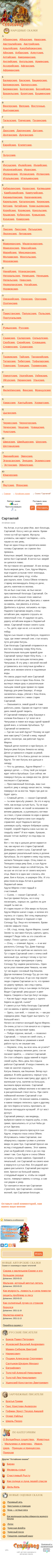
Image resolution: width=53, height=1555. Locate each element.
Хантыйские (25, 402)
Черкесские (10, 422)
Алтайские (9, 57)
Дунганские (26, 134)
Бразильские (11, 93)
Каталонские (27, 201)
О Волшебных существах (18, 1439)
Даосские (9, 130)
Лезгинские (10, 233)
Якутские (8, 485)
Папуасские (29, 313)
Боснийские (43, 89)
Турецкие (23, 365)
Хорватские (42, 402)
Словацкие (39, 342)
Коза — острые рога (17, 1510)
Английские (10, 61)
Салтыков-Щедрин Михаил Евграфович (22, 1365)
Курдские (8, 219)
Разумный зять (14, 1502)
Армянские (42, 61)
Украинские (24, 380)
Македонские (11, 248)
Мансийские (28, 248)
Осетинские (10, 303)
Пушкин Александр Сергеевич (24, 1358)
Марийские (10, 252)
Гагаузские (9, 120)
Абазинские (10, 39)
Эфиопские (26, 465)
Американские (26, 57)
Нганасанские (26, 271)
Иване (38, 1443)
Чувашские (37, 427)
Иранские (30, 169)
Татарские (9, 361)
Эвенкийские (11, 456)
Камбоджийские (14, 192)
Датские (38, 130)
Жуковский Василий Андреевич (25, 1344)
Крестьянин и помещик (19, 1506)
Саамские (9, 338)
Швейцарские (25, 441)
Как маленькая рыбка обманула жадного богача (27, 1517)
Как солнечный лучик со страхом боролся (23, 1305)
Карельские (10, 201)
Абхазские (25, 39)
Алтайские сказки (22, 494)
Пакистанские (11, 313)
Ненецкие (42, 275)
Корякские (24, 210)
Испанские (42, 174)
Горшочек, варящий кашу (20, 1536)
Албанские (21, 52)
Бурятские (27, 93)
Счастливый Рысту (18, 1475)
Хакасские (9, 402)
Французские (43, 390)
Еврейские (9, 145)
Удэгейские (26, 375)
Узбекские (41, 375)
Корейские (9, 210)
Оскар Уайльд (14, 1416)
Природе (8, 1452)
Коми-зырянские (39, 205)
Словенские (10, 346)
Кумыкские (38, 214)
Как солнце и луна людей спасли (27, 1481)
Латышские (35, 229)
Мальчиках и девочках (18, 1443)
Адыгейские (10, 48)
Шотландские (11, 446)
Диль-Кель (13, 1486)
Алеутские (36, 52)
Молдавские (10, 256)
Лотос (10, 1524)
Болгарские (27, 89)
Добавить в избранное (14, 1220)
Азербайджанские (31, 48)
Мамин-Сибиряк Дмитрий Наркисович (21, 1351)
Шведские (9, 441)
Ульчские (38, 380)
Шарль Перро (14, 1421)
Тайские (24, 356)
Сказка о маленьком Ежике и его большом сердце (23, 1273)
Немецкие (28, 275)
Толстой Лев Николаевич (21, 1377)
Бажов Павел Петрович (20, 1339)
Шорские (41, 441)
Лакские (8, 229)
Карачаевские (33, 197)
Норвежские (10, 288)
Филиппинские (12, 390)
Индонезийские (12, 169)
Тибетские (24, 361)
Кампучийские (34, 192)
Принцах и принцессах (26, 1448)
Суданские (26, 346)
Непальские (10, 280)
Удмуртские (10, 375)
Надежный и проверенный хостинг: (47, 1546)
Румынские (10, 327)
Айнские (8, 52)
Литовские (25, 233)
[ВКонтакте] (2, 1245)
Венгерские (10, 106)
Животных (43, 1439)
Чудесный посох (15, 1532)
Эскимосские (43, 460)
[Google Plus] (14, 1245)
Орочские (40, 298)
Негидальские (11, 275)
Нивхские (25, 280)
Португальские (12, 317)
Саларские (23, 338)
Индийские (40, 165)
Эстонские (10, 465)
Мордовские (10, 261)
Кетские (8, 205)
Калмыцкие (44, 188)
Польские (44, 313)
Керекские (43, 201)
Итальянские (11, 178)
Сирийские (23, 342)
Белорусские (29, 84)
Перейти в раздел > (13, 1325)
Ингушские (9, 165)
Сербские (9, 342)
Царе (6, 1448)
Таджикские (10, 356)
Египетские (25, 145)
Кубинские (23, 214)
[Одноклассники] (10, 1245)
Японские (22, 485)
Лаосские (20, 229)
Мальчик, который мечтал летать (23, 1283)
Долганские (10, 134)
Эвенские (26, 456)
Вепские (24, 106)
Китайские (21, 205)
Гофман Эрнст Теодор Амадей (24, 1411)
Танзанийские (39, 356)
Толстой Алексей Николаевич (24, 1372)
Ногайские (30, 284)
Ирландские (10, 174)
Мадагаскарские (33, 243)
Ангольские (26, 61)
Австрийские (31, 43)
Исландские (27, 174)
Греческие (24, 120)
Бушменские (42, 93)
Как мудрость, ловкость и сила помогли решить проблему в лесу (27, 1292)
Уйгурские (9, 380)
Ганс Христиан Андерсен (21, 1406)
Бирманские (10, 89)
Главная (7, 494)
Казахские (28, 188)
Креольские (39, 210)
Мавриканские (12, 243)
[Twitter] (6, 1245)
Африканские (11, 70)
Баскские (24, 80)
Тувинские (9, 365)
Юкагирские (10, 475)
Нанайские (9, 271)
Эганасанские (11, 460)
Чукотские (9, 431)
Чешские (23, 427)
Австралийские (12, 43)
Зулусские (9, 155)
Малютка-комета (13, 1315)
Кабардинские (11, 188)
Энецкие (27, 460)
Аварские (40, 39)
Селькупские (40, 338)
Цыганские (9, 412)
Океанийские (11, 298)
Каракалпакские (12, 197)
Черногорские (27, 422)
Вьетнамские (11, 110)
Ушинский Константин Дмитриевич (27, 1382)
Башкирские (39, 80)
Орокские (27, 298)
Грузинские (39, 120)
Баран (11, 1464)
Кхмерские (22, 219)
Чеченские (9, 427)
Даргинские (24, 130)
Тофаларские (40, 361)
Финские (28, 390)
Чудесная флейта (16, 1528)
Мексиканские (27, 252)
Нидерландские (12, 284)
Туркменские (39, 365)
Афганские (27, 65)
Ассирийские (11, 65)
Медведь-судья (16, 1469)
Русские (24, 327)
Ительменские (29, 178)
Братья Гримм (14, 1401)
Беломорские (11, 84)
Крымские (9, 214)
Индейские (25, 165)
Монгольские (28, 256)
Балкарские (10, 80)
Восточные (38, 106)
